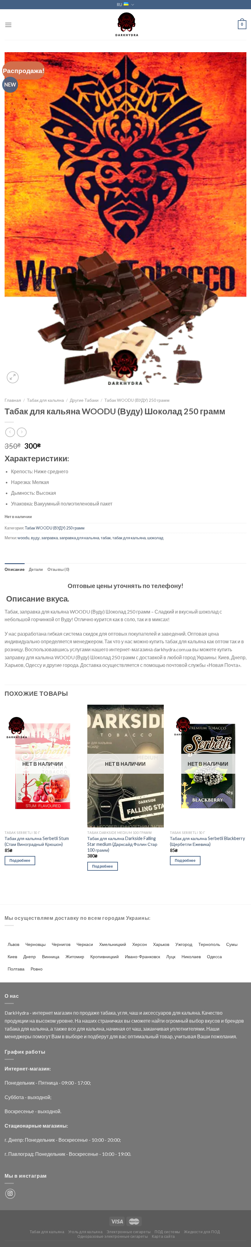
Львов (13, 944)
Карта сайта (163, 1236)
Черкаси (85, 944)
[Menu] (8, 24)
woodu (23, 537)
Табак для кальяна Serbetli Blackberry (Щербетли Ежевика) (207, 841)
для (176, 1013)
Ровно (37, 968)
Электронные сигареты (129, 1232)
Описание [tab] (14, 569)
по (76, 1013)
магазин (63, 1013)
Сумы (232, 944)
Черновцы (35, 944)
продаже (89, 1013)
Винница (50, 956)
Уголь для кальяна (85, 1232)
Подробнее (20, 860)
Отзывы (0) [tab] (58, 569)
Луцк (170, 956)
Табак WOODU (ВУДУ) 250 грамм (137, 400)
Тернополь (209, 944)
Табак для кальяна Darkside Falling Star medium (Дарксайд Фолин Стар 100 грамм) (122, 844)
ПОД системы (167, 1232)
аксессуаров (157, 1013)
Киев (12, 956)
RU (119, 4)
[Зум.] (13, 377)
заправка (49, 537)
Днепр (29, 956)
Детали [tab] (36, 569)
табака (108, 1013)
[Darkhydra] (125, 24)
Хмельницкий (112, 944)
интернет (42, 1013)
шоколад (155, 537)
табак (106, 537)
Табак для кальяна (45, 400)
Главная (13, 400)
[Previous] (4, 793)
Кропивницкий (104, 956)
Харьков (161, 944)
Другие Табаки (84, 400)
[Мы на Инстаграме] (10, 1194)
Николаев (191, 956)
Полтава (16, 968)
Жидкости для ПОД (202, 1232)
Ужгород (183, 944)
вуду (35, 537)
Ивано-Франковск (142, 956)
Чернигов (61, 944)
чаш (133, 1013)
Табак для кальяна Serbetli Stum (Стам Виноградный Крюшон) (37, 841)
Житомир (75, 956)
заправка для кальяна (79, 537)
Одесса (214, 956)
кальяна (191, 1013)
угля (122, 1013)
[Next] (246, 793)
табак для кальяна (129, 537)
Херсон (139, 944)
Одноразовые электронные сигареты (112, 1236)
